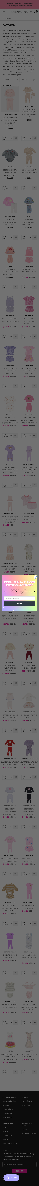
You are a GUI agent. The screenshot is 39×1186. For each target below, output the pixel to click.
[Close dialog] (35, 577)
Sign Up (19, 603)
